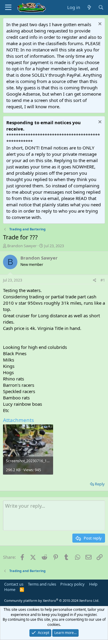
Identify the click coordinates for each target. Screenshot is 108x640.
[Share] (94, 280)
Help (93, 584)
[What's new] (89, 7)
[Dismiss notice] (99, 24)
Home (9, 589)
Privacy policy (72, 584)
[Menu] (8, 7)
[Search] (101, 7)
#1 (102, 280)
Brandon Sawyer (22, 245)
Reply (100, 484)
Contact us (13, 584)
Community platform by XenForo (51, 600)
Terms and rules (42, 584)
